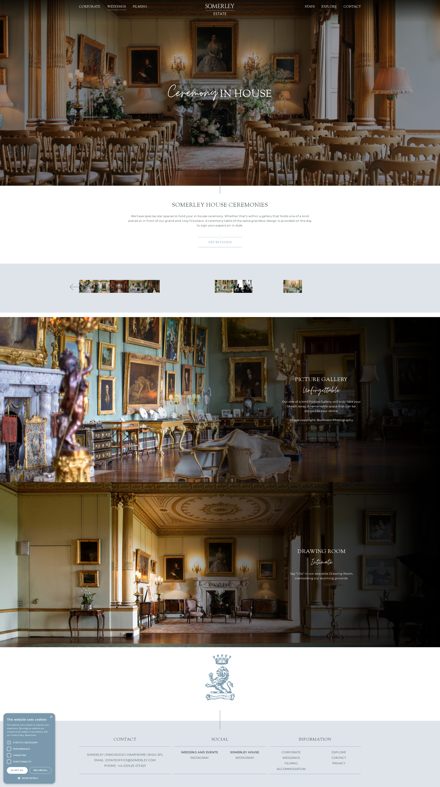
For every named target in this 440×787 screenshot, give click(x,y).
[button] (29, 778)
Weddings (116, 6)
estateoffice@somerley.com (130, 760)
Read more (30, 735)
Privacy (338, 763)
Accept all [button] (17, 770)
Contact (352, 6)
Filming (140, 6)
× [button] (51, 717)
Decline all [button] (40, 770)
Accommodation (291, 769)
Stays (310, 6)
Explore (329, 6)
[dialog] (29, 748)
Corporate (89, 6)
